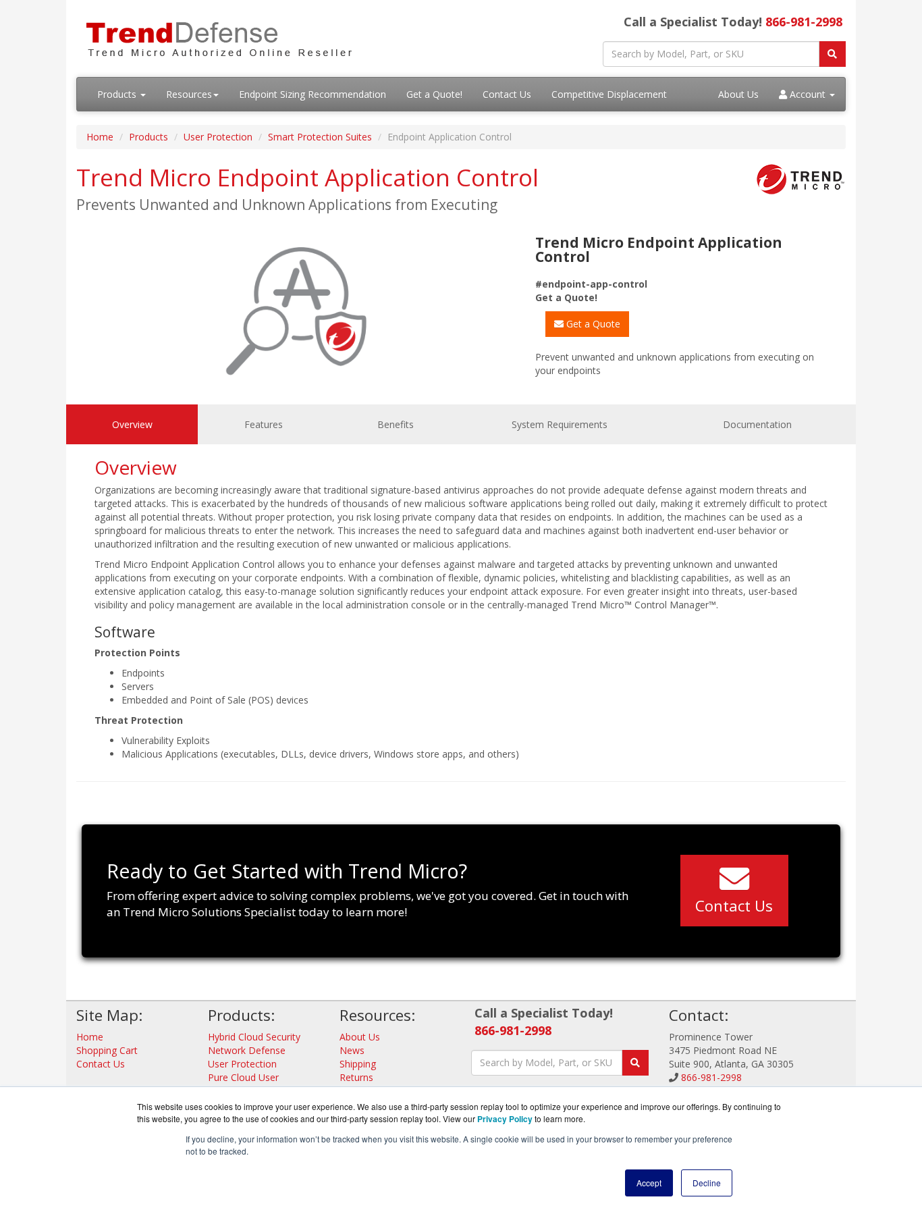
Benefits (395, 424)
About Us (738, 94)
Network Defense (247, 1050)
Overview (132, 424)
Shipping (358, 1063)
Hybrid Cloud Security (254, 1036)
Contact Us (507, 94)
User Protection (218, 136)
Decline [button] (707, 1182)
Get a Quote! (434, 94)
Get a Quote (592, 323)
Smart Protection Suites (320, 136)
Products (118, 94)
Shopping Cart (107, 1050)
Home (99, 136)
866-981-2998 (803, 22)
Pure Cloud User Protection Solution (250, 1084)
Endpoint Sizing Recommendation (312, 94)
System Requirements (559, 424)
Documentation (757, 424)
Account (807, 94)
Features (263, 424)
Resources (189, 94)
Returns (356, 1077)
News (352, 1050)
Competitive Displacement (609, 94)
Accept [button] (648, 1182)
